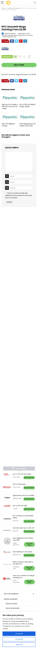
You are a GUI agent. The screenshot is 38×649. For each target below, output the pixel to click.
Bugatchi (15, 531)
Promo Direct (16, 487)
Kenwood (15, 521)
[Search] (34, 2)
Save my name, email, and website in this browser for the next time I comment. (18, 195)
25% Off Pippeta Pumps (8, 125)
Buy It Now (19, 65)
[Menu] (2, 2)
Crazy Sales (16, 477)
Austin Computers (16, 581)
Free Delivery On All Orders (22, 552)
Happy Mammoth (16, 544)
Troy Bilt (15, 508)
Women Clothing (27, 35)
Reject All (19, 645)
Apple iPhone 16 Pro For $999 (23, 495)
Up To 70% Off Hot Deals (22, 474)
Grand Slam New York (9, 37)
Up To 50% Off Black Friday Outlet (27, 105)
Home (4, 8)
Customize (19, 639)
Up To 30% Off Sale (20, 505)
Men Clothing (18, 35)
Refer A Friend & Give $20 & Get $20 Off (23, 563)
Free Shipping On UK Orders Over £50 (27, 125)
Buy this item (29, 478)
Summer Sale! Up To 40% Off (23, 528)
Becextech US (17, 555)
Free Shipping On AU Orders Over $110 (23, 539)
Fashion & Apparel (14, 8)
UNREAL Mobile (17, 498)
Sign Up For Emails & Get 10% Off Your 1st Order (10, 106)
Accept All (19, 634)
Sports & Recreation (13, 608)
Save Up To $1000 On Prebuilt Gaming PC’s (24, 576)
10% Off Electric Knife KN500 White (23, 517)
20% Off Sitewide (19, 484)
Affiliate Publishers (9, 33)
